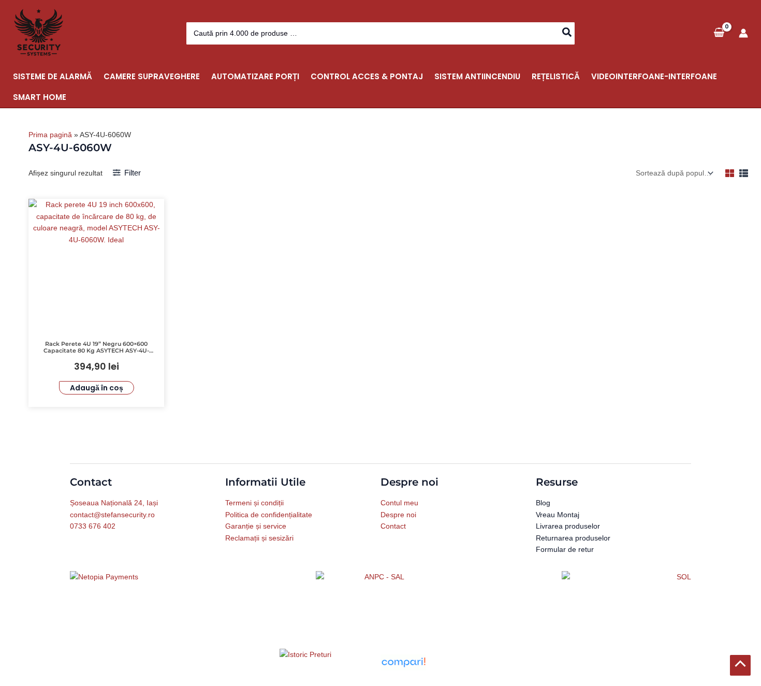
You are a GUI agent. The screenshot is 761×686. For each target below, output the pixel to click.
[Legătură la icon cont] (743, 33)
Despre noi (398, 514)
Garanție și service (255, 526)
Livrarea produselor (568, 526)
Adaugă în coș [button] (96, 388)
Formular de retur (565, 549)
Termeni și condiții (254, 503)
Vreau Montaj (557, 514)
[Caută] (567, 33)
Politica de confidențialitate (268, 514)
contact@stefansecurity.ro (112, 514)
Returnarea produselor (573, 538)
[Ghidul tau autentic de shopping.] (403, 662)
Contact (393, 526)
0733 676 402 (92, 526)
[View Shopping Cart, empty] (718, 33)
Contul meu (399, 503)
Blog (543, 503)
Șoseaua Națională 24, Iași (114, 503)
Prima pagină (50, 134)
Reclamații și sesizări (259, 538)
